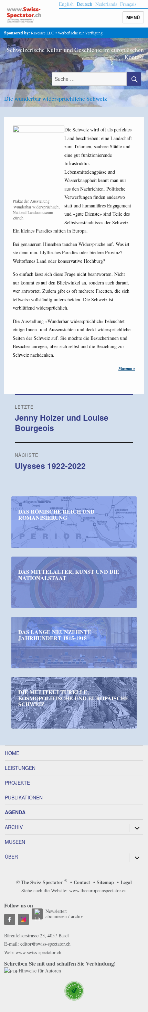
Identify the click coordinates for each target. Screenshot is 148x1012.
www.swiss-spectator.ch (38, 952)
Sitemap (105, 882)
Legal (126, 882)
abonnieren (56, 916)
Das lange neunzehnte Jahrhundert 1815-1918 (55, 635)
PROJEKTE (17, 782)
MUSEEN (15, 841)
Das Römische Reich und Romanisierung (56, 514)
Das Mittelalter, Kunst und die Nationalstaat (68, 575)
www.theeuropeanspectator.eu (98, 890)
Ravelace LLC (42, 32)
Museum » (126, 368)
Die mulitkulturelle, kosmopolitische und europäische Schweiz (73, 698)
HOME (12, 753)
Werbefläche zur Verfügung (80, 32)
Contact (82, 882)
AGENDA (15, 812)
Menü (133, 17)
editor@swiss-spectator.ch (45, 943)
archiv (77, 916)
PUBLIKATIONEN (24, 797)
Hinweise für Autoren (40, 970)
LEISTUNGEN (20, 767)
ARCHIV (14, 826)
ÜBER (11, 856)
